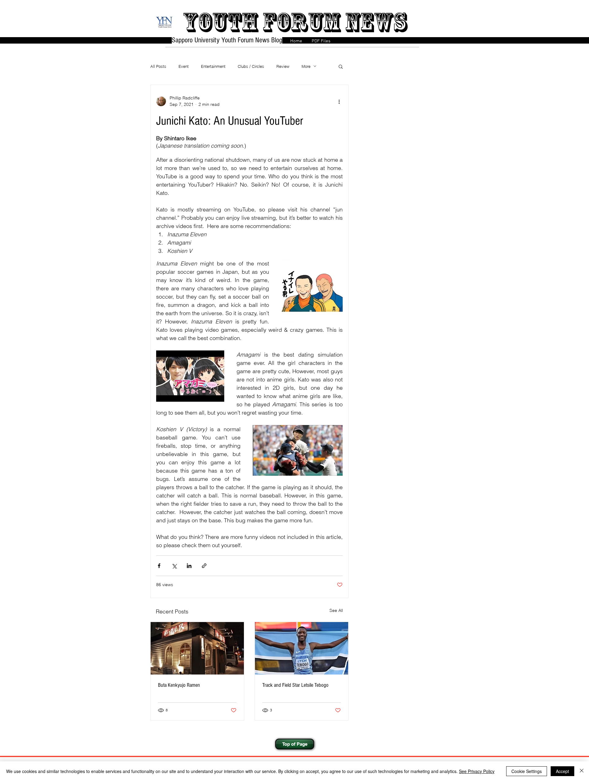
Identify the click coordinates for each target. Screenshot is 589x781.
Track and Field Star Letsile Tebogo (295, 685)
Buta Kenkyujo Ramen (179, 685)
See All (336, 610)
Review (282, 66)
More (306, 66)
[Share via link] (204, 566)
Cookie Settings (526, 771)
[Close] (581, 771)
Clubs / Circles (251, 66)
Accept (562, 771)
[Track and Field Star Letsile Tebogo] (301, 648)
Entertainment (213, 66)
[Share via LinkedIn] (189, 566)
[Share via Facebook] (159, 566)
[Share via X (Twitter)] (174, 566)
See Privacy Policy (477, 771)
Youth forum (261, 22)
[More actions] (339, 101)
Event (184, 66)
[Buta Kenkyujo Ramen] (197, 648)
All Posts (158, 66)
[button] (341, 66)
